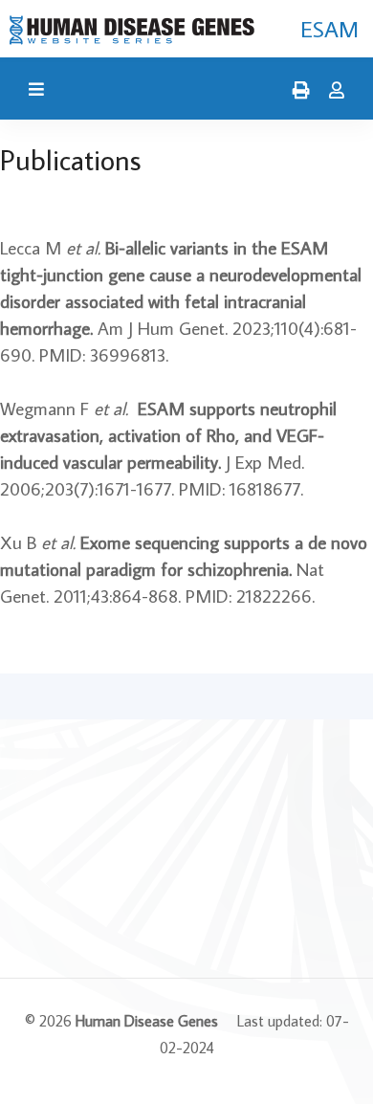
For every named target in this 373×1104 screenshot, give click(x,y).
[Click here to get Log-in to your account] (331, 91)
